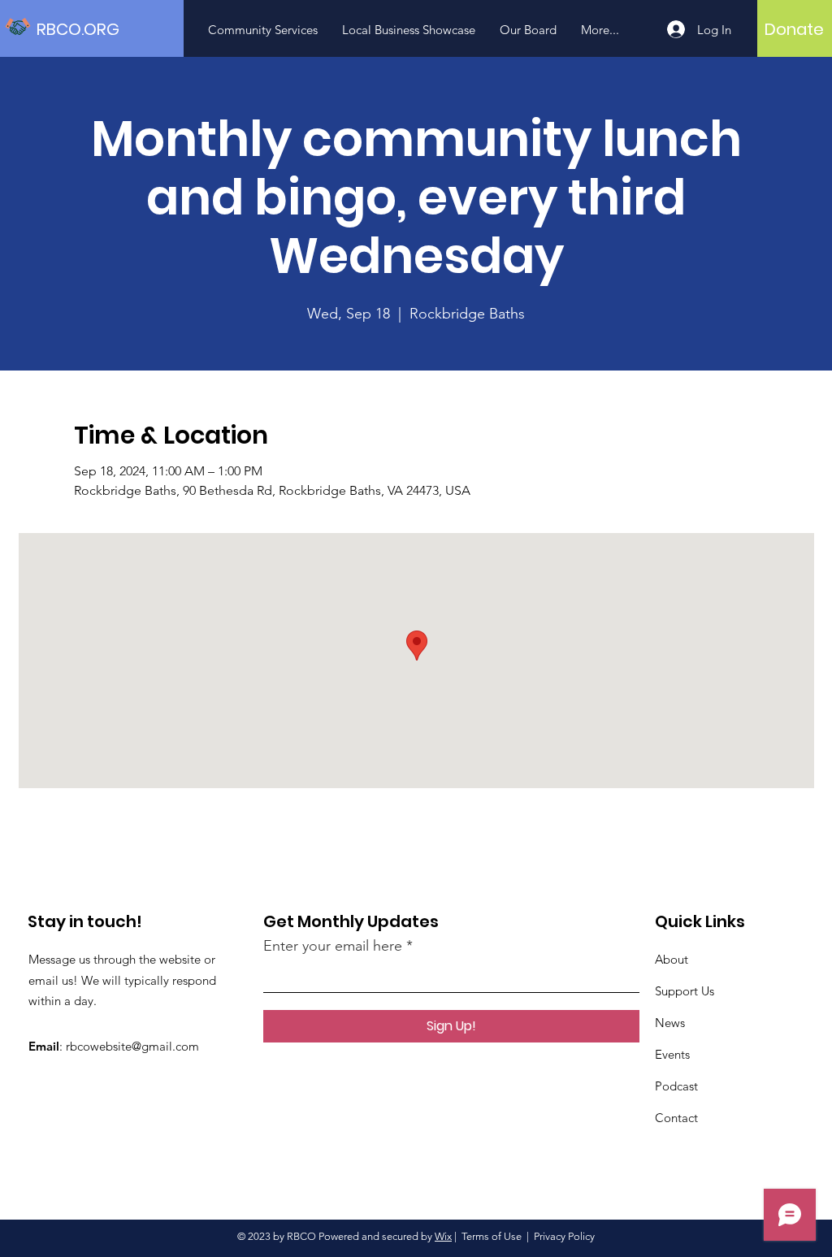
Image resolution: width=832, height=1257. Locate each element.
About (671, 959)
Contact (676, 1117)
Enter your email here (332, 945)
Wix (443, 1236)
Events (672, 1054)
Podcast (676, 1086)
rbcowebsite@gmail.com (132, 1046)
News (670, 1022)
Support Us (684, 991)
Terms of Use (492, 1236)
